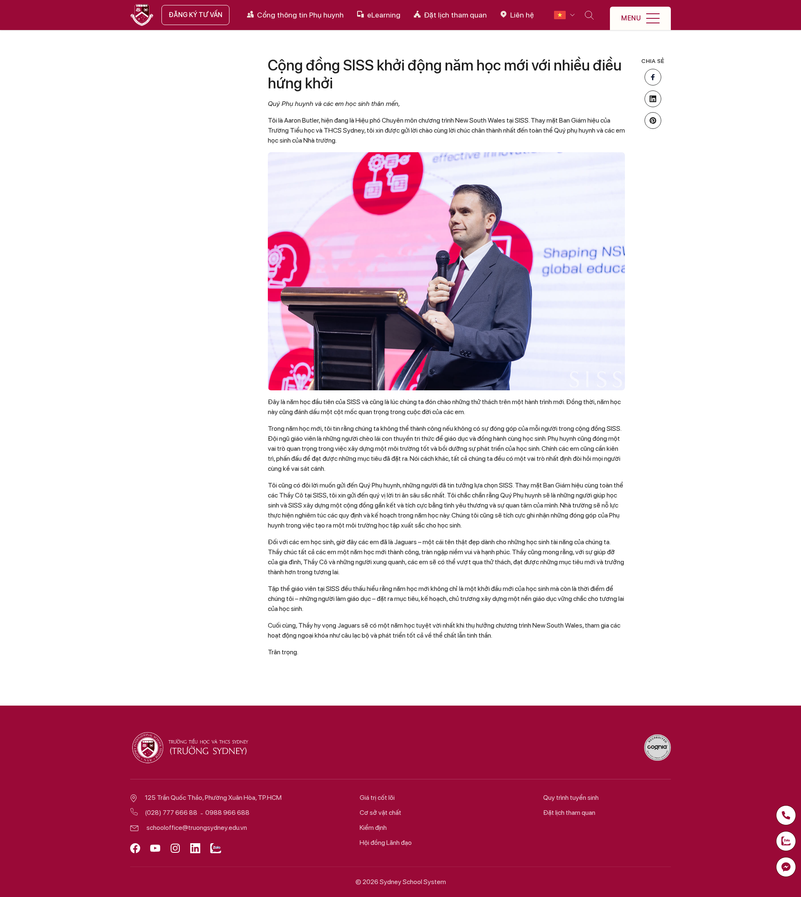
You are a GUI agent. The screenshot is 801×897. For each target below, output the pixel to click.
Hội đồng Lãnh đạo (386, 843)
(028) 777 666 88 (171, 813)
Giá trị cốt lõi (377, 798)
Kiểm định (373, 828)
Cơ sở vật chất (380, 813)
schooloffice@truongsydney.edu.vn (196, 828)
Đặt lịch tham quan (569, 813)
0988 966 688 (227, 813)
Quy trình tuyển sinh (571, 798)
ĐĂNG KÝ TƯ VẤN (195, 15)
